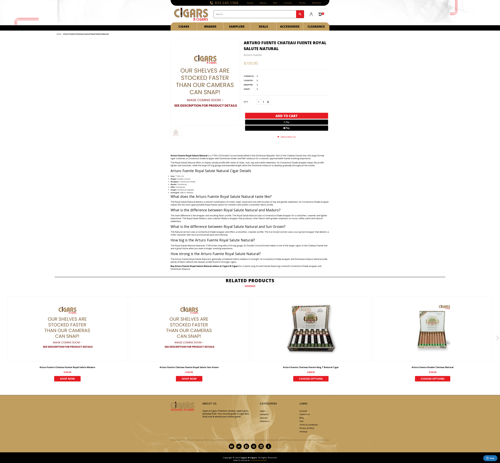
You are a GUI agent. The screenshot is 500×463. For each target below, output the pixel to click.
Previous (2, 338)
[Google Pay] (286, 122)
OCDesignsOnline (259, 460)
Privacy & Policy (306, 428)
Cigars (263, 411)
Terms (302, 2)
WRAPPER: (248, 84)
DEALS (263, 26)
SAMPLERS (237, 26)
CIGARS (183, 26)
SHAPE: (247, 89)
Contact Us (304, 414)
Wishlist (316, 2)
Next (497, 338)
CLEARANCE (316, 26)
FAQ (275, 2)
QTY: (246, 101)
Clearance (264, 421)
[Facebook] (246, 446)
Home (250, 2)
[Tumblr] (268, 446)
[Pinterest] (253, 446)
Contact (288, 2)
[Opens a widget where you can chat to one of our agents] (490, 458)
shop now (67, 378)
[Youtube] (231, 446)
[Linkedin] (261, 446)
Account (303, 411)
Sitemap (303, 431)
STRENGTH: (249, 76)
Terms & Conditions (308, 424)
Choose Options (311, 378)
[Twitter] (239, 446)
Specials (264, 417)
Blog (301, 417)
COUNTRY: (248, 80)
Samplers (264, 414)
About (263, 2)
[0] (320, 14)
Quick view (67, 329)
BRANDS (210, 26)
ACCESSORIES (289, 26)
